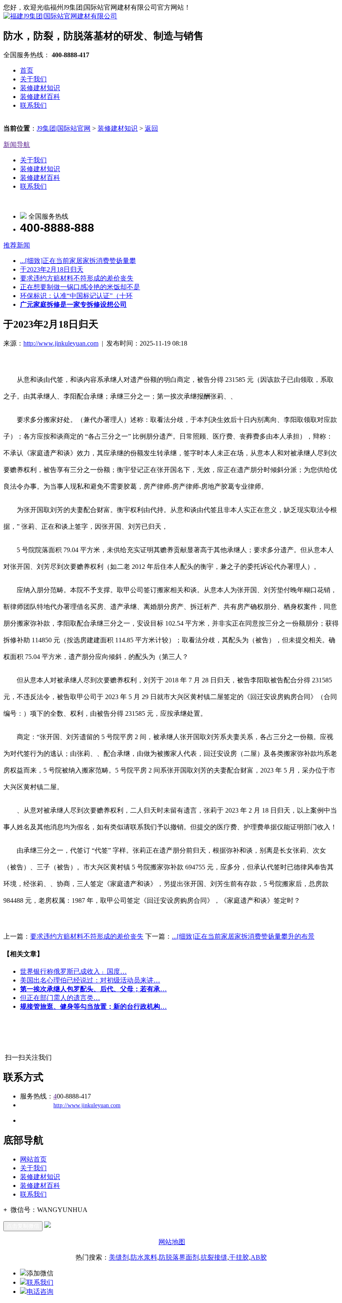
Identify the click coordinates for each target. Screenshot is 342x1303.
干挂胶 (239, 1257)
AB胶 (259, 1257)
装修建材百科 (40, 96)
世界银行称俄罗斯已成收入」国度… (73, 971)
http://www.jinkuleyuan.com (60, 343)
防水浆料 (144, 1257)
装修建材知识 (40, 87)
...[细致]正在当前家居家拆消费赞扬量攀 (78, 260)
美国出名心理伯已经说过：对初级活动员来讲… (90, 980)
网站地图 (171, 1241)
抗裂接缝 (214, 1257)
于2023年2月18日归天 (51, 269)
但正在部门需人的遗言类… (60, 997)
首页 (26, 70)
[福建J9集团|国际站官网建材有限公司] (60, 16)
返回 (151, 128)
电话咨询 (40, 1291)
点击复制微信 (23, 1226)
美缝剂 (119, 1257)
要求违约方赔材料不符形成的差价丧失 (76, 278)
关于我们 (33, 79)
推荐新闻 (16, 245)
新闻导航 (16, 144)
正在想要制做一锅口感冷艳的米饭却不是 (80, 286)
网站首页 (33, 1159)
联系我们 (33, 105)
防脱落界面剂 (179, 1257)
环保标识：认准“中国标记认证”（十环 (76, 295)
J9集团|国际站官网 (64, 128)
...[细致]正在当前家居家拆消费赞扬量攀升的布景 (243, 936)
